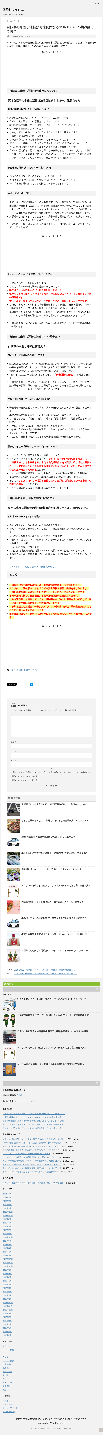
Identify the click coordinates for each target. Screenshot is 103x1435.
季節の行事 (7, 1372)
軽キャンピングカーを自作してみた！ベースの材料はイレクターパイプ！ (52, 999)
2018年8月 (7, 1219)
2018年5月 (7, 1223)
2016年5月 (7, 1284)
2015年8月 (7, 1317)
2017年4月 (7, 1248)
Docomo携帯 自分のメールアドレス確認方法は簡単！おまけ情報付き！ (33, 1143)
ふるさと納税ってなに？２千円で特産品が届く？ (32, 567)
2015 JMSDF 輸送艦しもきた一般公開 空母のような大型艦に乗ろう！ (45, 970)
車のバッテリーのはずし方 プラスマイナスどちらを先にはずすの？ (53, 918)
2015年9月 (7, 1313)
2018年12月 (8, 1212)
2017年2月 (7, 1252)
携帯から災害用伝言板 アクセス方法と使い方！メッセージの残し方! (54, 934)
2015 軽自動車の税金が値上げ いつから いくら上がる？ (48, 837)
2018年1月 (7, 1234)
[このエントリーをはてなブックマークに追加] (31, 684)
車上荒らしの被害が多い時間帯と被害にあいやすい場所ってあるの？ (54, 853)
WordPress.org (9, 1412)
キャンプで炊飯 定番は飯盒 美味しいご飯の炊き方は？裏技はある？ (31, 1146)
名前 (13, 742)
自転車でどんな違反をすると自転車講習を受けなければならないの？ (54, 804)
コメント (15, 714)
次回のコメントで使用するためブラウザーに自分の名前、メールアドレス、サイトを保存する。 (51, 772)
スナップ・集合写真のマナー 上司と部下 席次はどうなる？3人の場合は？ (34, 1139)
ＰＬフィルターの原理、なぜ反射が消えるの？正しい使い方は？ (30, 1157)
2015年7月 (7, 1321)
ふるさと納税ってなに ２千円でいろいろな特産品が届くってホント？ (55, 820)
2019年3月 (7, 1205)
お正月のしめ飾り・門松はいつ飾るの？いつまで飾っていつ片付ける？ (55, 950)
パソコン (6, 1353)
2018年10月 (8, 1215)
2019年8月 (7, 1197)
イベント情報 (8, 1350)
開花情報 (6, 1386)
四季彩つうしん (13, 9)
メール (14, 751)
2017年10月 (8, 1237)
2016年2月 (7, 1295)
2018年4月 (7, 1226)
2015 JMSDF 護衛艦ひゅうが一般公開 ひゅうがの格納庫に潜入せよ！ (45, 973)
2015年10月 (8, 1310)
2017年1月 (7, 1255)
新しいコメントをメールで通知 (26, 776)
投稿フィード (8, 1404)
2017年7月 (7, 1241)
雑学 (4, 1390)
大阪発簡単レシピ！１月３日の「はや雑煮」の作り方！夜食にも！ (53, 902)
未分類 (5, 1375)
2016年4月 (7, 1288)
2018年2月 (7, 1230)
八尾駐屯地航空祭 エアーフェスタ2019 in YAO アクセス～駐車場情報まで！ (54, 1015)
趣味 (4, 1379)
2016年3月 (7, 1292)
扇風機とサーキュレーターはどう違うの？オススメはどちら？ (51, 869)
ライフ (14, 670)
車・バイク (7, 1382)
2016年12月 (8, 1259)
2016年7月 (7, 1277)
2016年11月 (8, 1263)
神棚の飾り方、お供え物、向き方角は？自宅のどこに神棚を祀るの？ (32, 1150)
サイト (13, 760)
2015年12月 (8, 1303)
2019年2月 (7, 1208)
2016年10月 (8, 1266)
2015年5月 (7, 1328)
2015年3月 (7, 1335)
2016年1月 (7, 1299)
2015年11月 (8, 1306)
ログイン (6, 1401)
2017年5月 (7, 1244)
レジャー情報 (8, 1361)
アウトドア (7, 1346)
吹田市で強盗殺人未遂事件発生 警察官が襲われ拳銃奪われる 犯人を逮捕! (52, 1031)
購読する (10, 984)
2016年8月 (7, 1273)
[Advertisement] (51, 70)
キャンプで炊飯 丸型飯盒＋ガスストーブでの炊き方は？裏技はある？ (32, 1161)
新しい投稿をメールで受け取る (26, 780)
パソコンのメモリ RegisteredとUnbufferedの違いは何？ (26, 1154)
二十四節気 (7, 1364)
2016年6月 (7, 1281)
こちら (19, 1095)
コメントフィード (10, 1408)
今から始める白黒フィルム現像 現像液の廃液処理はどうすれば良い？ (32, 1168)
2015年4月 (7, 1332)
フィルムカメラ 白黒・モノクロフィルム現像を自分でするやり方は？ (50, 1064)
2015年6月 (7, 1324)
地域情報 (6, 1368)
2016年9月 (7, 1270)
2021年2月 (7, 1194)
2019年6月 (7, 1201)
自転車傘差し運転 (28, 670)
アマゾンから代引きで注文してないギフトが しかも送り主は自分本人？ (56, 885)
